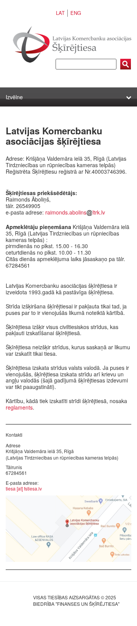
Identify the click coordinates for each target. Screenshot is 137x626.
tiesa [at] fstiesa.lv (24, 488)
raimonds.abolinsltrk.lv (75, 212)
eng (75, 13)
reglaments (19, 407)
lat (60, 13)
